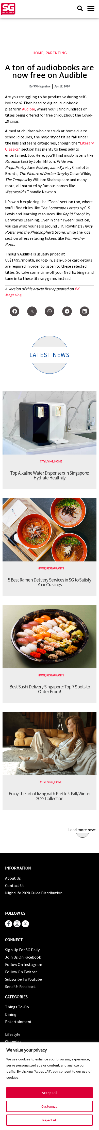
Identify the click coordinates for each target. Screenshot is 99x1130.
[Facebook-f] (8, 923)
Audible (28, 108)
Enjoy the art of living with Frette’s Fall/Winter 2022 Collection (50, 795)
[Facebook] (14, 311)
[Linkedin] (84, 311)
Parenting (56, 52)
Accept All (49, 1092)
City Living (46, 461)
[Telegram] (67, 311)
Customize (49, 1106)
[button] (90, 8)
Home (37, 52)
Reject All (49, 1120)
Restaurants (55, 568)
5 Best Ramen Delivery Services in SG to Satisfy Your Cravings (49, 582)
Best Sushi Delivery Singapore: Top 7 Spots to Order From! (49, 689)
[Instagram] (17, 923)
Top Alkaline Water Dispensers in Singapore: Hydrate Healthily (49, 475)
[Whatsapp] (49, 311)
